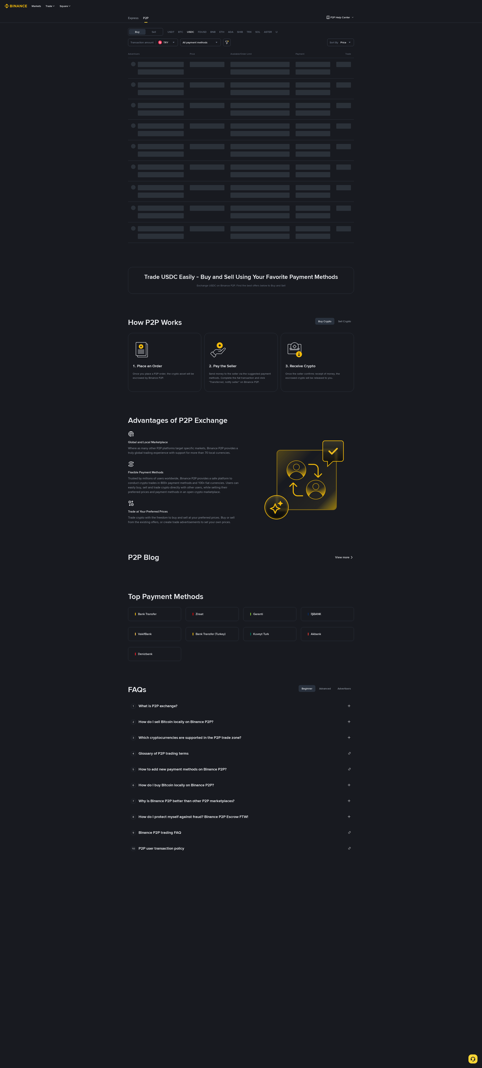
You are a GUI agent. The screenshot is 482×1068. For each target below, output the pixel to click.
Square (64, 6)
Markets (36, 6)
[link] (154, 614)
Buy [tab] (137, 32)
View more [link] (342, 557)
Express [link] (133, 18)
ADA (230, 32)
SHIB (240, 32)
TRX (249, 32)
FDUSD (202, 32)
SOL (257, 32)
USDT (171, 32)
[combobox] (166, 42)
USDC (190, 32)
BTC (180, 32)
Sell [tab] (154, 32)
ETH (221, 32)
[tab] (133, 18)
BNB (213, 32)
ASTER (268, 32)
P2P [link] (146, 18)
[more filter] (227, 42)
